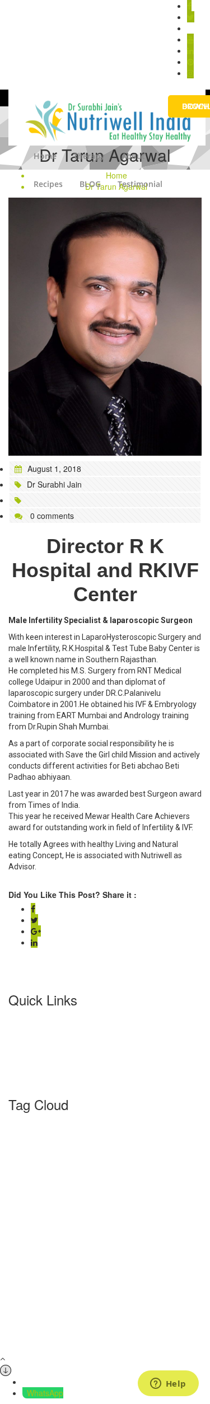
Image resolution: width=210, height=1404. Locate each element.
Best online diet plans (104, 1205)
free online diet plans (122, 1252)
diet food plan (107, 1217)
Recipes (48, 184)
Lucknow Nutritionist (44, 1287)
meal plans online (116, 1287)
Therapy (89, 156)
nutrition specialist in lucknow (146, 1299)
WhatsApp (45, 1392)
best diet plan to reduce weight (140, 1181)
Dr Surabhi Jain (54, 484)
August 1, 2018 (54, 468)
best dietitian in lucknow (111, 1170)
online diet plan (89, 1311)
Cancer (64, 1217)
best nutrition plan (140, 1193)
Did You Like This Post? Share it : (72, 894)
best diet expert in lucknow (110, 1146)
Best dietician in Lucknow (114, 1158)
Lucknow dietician (85, 1275)
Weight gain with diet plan (136, 1334)
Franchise (26, 1052)
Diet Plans (71, 1228)
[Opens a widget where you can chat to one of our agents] (168, 1384)
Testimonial (140, 184)
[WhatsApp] (24, 1392)
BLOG (90, 184)
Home (45, 156)
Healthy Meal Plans (100, 1264)
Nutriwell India (33, 1311)
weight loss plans (140, 1346)
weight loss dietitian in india (56, 1346)
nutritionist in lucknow (50, 1299)
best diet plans (55, 1181)
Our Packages (33, 1063)
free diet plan (156, 1240)
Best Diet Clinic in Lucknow (116, 1134)
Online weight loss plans (140, 1322)
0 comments (51, 515)
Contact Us (28, 1074)
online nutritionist (152, 1311)
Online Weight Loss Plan (50, 1322)
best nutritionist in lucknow (55, 1193)
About (133, 156)
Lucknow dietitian (153, 1275)
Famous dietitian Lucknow (81, 1240)
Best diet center (36, 1134)
